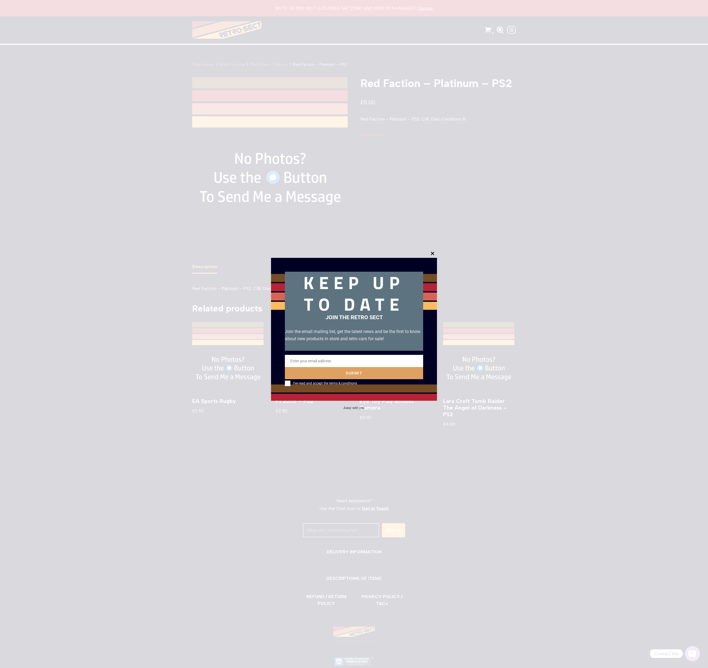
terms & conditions (343, 383)
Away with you (354, 408)
